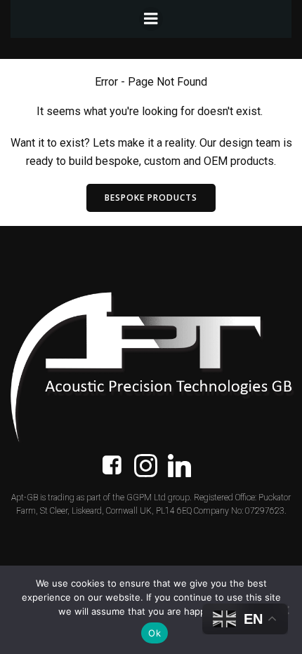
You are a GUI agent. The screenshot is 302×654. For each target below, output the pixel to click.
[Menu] (151, 19)
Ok (154, 633)
